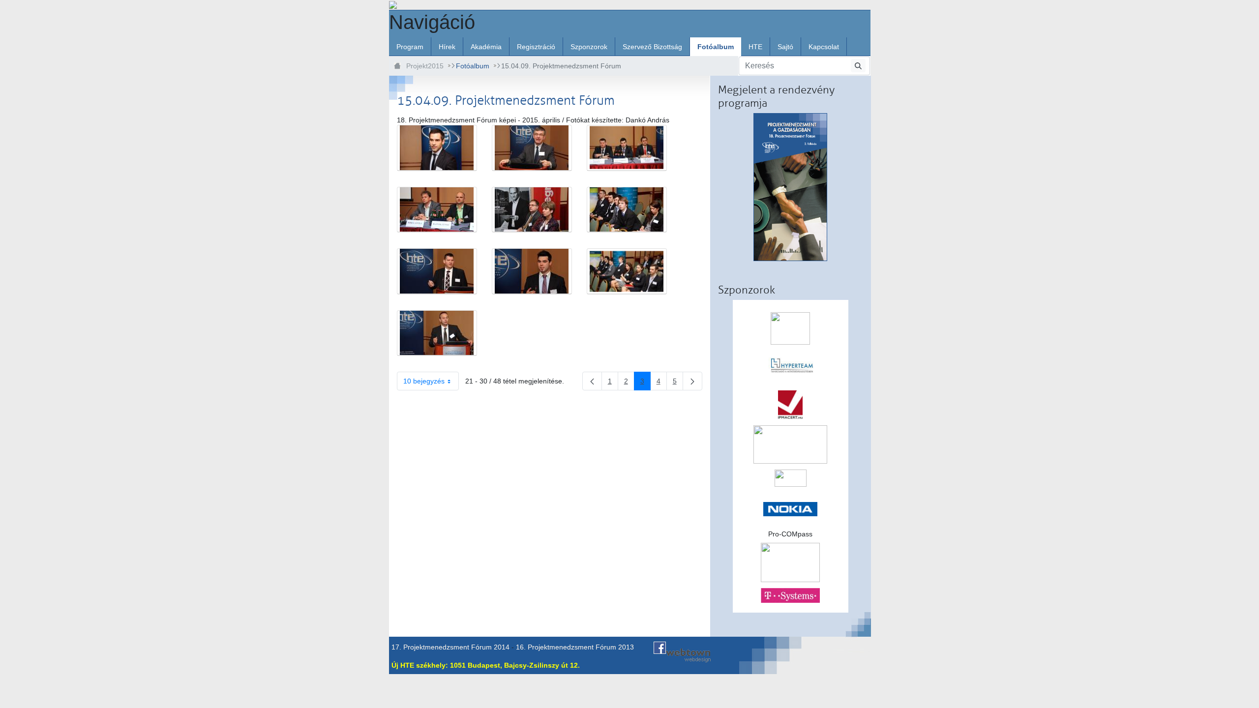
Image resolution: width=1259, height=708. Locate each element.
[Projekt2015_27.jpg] (437, 271)
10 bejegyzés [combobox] (424, 381)
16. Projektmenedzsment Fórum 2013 (575, 647)
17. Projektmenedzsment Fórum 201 (448, 647)
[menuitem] (410, 46)
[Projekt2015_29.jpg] (627, 271)
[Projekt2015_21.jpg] (437, 148)
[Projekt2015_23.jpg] (627, 148)
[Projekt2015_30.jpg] (437, 333)
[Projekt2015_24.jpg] (437, 210)
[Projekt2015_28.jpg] (532, 271)
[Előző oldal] (592, 381)
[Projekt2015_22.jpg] (532, 148)
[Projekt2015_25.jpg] (532, 210)
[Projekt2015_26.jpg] (627, 210)
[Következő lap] (692, 381)
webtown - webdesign (688, 655)
